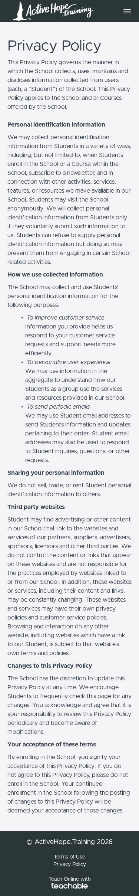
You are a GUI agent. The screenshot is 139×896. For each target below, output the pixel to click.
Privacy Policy (69, 864)
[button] (127, 11)
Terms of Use (69, 857)
